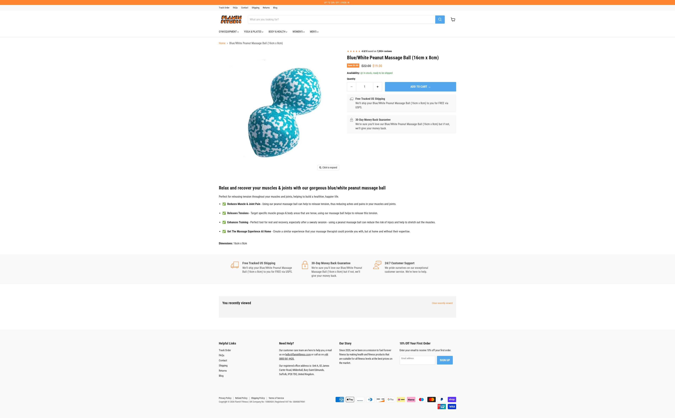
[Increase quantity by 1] (377, 86)
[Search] (440, 19)
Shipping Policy (258, 398)
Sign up (445, 360)
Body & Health (277, 31)
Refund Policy (241, 398)
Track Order (224, 8)
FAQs (235, 8)
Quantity (351, 78)
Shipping (255, 8)
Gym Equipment (228, 31)
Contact (244, 8)
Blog (275, 8)
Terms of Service (276, 398)
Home (222, 43)
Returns (266, 8)
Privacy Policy (225, 398)
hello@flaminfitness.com (298, 354)
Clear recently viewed (442, 303)
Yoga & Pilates (253, 31)
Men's (313, 31)
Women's (297, 31)
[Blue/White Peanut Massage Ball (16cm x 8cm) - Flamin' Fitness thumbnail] (225, 57)
